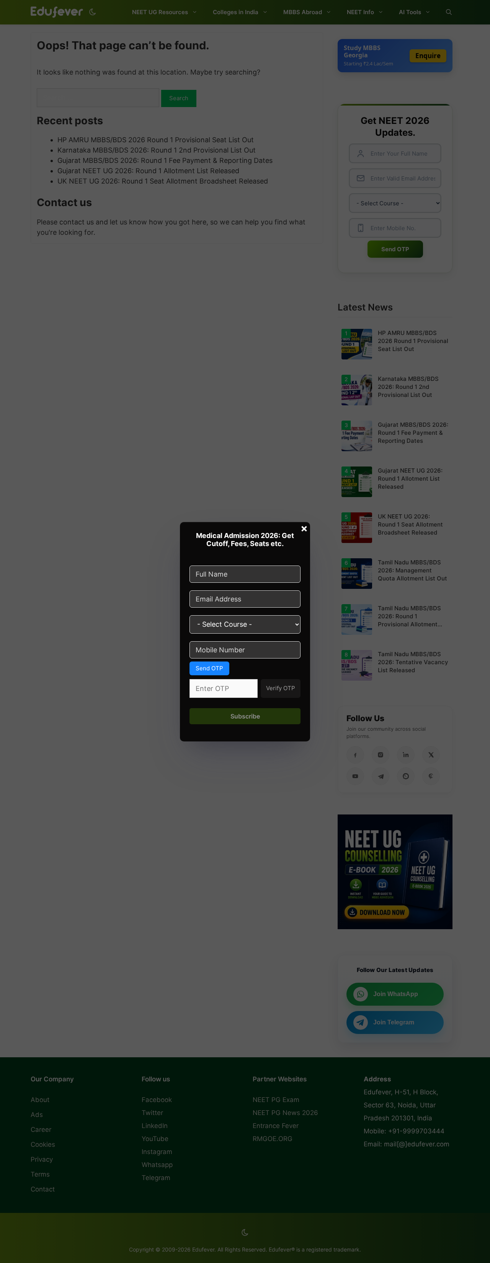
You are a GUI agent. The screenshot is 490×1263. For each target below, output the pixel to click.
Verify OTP (280, 688)
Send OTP (209, 668)
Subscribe (245, 716)
